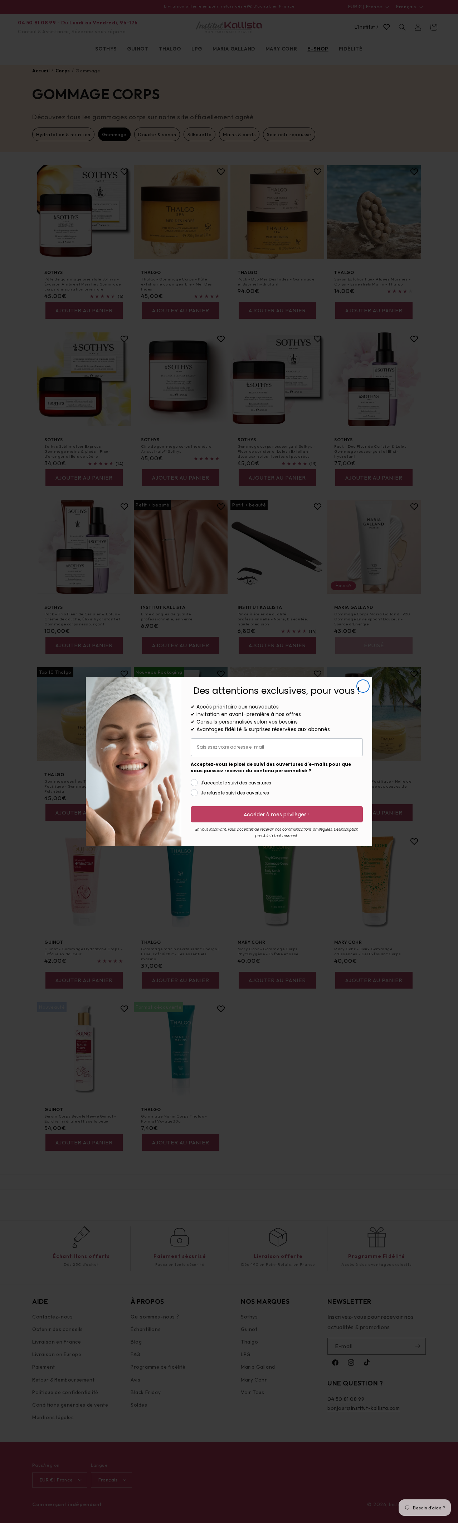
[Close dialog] (363, 686)
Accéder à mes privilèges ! (277, 814)
